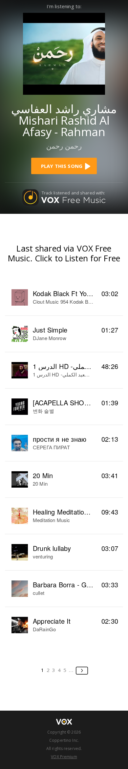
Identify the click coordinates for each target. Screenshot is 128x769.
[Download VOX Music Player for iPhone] (64, 53)
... (71, 670)
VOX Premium (64, 756)
